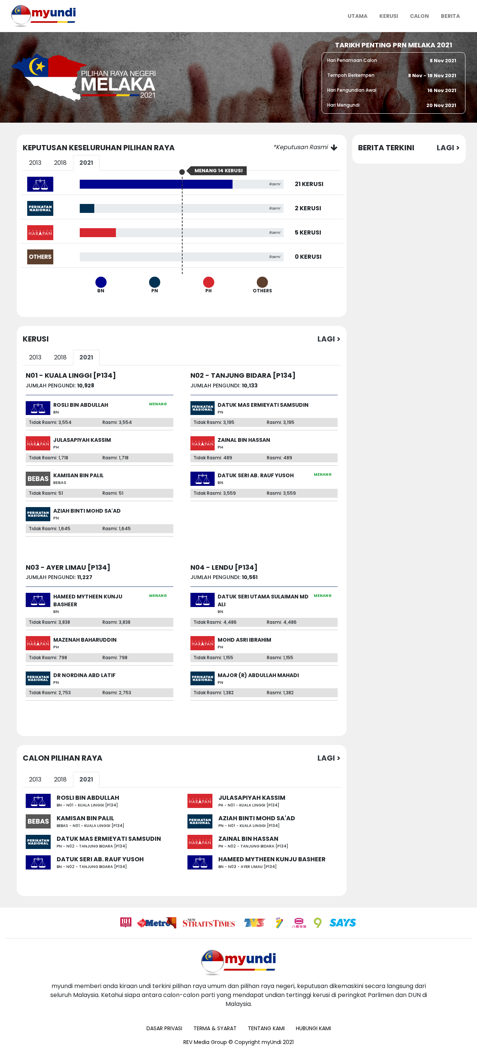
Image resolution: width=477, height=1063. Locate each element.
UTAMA (360, 16)
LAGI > (329, 339)
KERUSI (388, 16)
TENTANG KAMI (266, 1028)
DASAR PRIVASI (164, 1028)
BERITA (450, 16)
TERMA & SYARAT (215, 1028)
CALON (419, 16)
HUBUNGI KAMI (313, 1028)
